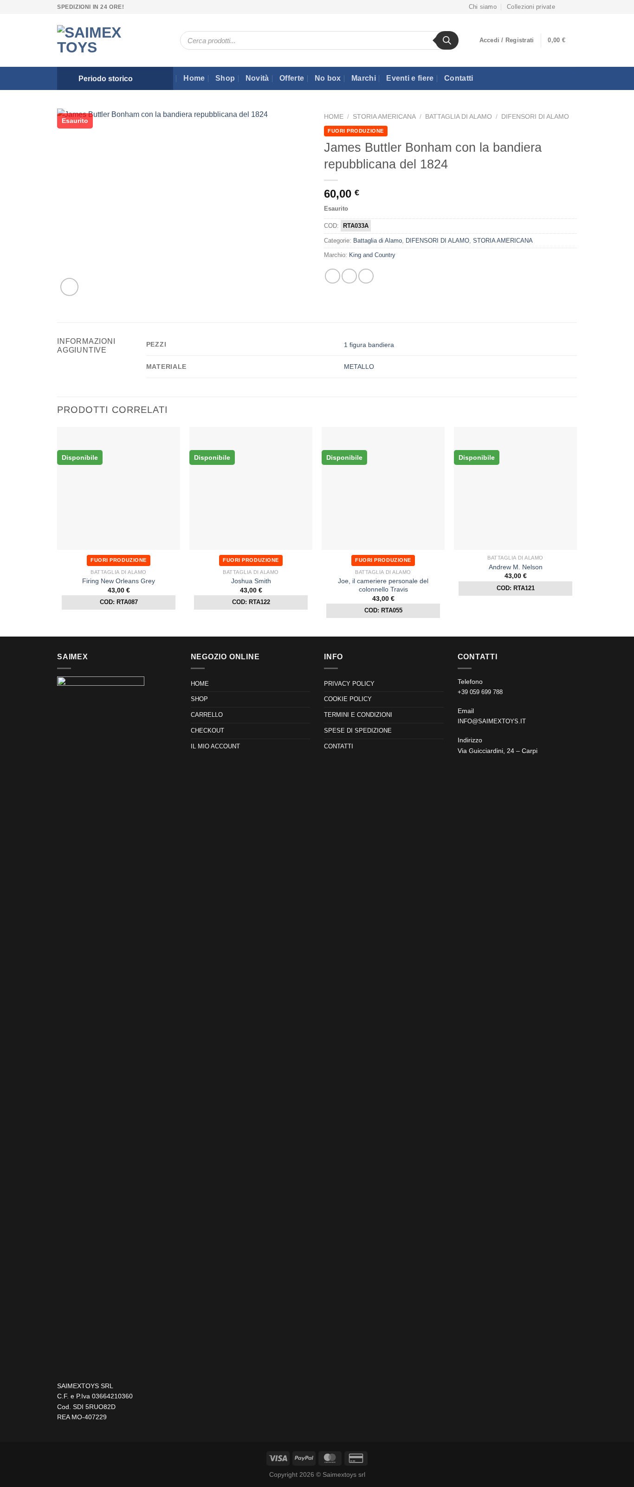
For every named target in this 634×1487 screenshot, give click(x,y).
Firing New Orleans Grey (118, 581)
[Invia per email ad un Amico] (366, 276)
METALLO (359, 366)
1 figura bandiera (369, 344)
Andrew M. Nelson (516, 567)
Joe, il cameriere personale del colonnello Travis (383, 585)
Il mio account (215, 746)
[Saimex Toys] (101, 40)
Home (194, 78)
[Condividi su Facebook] (332, 276)
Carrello (207, 714)
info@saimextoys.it (492, 721)
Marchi (363, 78)
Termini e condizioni (358, 714)
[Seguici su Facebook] (565, 7)
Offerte (291, 78)
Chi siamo (483, 6)
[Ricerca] (447, 40)
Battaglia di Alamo (458, 116)
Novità (257, 78)
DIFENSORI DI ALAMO (535, 116)
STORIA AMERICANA (384, 116)
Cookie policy (348, 698)
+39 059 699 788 (480, 692)
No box (328, 78)
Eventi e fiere (409, 78)
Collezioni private (531, 6)
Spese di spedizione (358, 730)
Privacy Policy (349, 683)
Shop (225, 78)
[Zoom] (69, 287)
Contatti (458, 78)
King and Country (372, 254)
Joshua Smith (251, 581)
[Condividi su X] (349, 276)
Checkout (207, 730)
